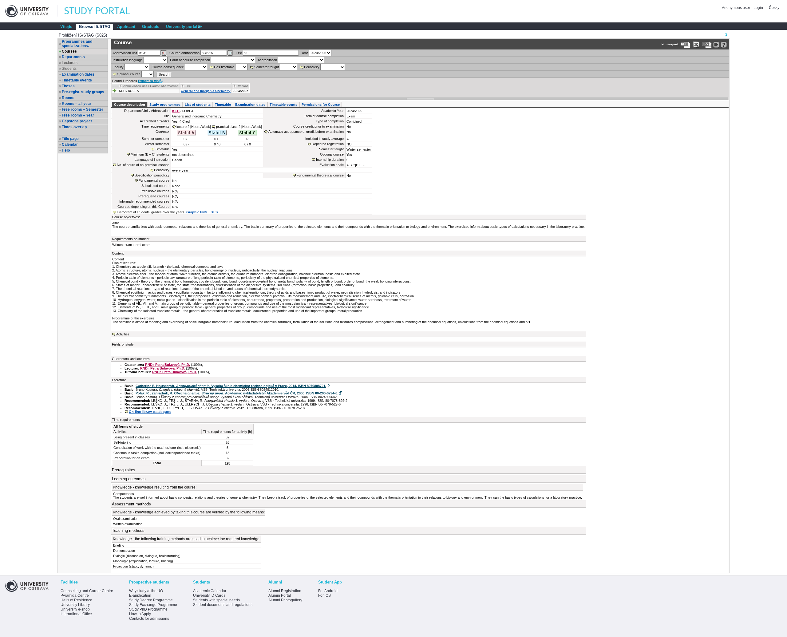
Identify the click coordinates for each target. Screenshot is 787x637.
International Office (76, 614)
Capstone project (77, 121)
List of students (198, 104)
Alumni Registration (284, 591)
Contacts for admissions (149, 618)
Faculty (118, 67)
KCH (176, 111)
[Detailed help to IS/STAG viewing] (724, 45)
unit (125, 53)
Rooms (68, 98)
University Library (75, 605)
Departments (73, 57)
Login (758, 8)
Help (66, 150)
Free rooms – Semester (82, 109)
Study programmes (164, 104)
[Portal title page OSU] (102, 11)
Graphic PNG (197, 212)
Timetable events (77, 80)
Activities (122, 334)
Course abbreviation (184, 53)
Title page (70, 138)
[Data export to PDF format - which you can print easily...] (685, 45)
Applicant (126, 26)
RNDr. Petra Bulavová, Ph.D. (167, 364)
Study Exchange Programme (153, 605)
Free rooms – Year (78, 115)
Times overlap (74, 127)
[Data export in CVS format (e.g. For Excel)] (707, 45)
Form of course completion (190, 60)
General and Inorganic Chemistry (206, 91)
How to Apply (140, 614)
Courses (69, 51)
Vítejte (66, 26)
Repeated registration (328, 144)
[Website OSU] (31, 11)
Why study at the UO (146, 591)
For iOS (324, 595)
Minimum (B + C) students (150, 154)
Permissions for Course (321, 104)
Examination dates (78, 74)
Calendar (70, 144)
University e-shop (75, 609)
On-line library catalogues (150, 411)
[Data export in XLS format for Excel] (696, 45)
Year (304, 53)
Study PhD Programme (148, 609)
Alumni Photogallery (285, 600)
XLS (214, 212)
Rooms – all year (76, 103)
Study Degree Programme (151, 600)
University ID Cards (209, 595)
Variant (243, 86)
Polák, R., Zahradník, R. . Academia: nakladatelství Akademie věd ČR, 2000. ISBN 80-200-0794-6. (237, 393)
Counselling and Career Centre (87, 591)
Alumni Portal (279, 595)
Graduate (150, 26)
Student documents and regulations (222, 605)
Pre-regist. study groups (83, 92)
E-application (140, 595)
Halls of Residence (76, 600)
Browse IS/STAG (94, 26)
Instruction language (128, 60)
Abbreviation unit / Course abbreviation (151, 86)
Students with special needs (216, 600)
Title (239, 53)
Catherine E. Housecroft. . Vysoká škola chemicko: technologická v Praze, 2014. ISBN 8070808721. (231, 386)
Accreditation (267, 60)
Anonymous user (736, 8)
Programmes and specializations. (77, 43)
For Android (328, 591)
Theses (68, 86)
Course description (129, 104)
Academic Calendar (209, 591)
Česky (774, 8)
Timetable (223, 104)
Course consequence (168, 67)
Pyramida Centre (75, 595)
